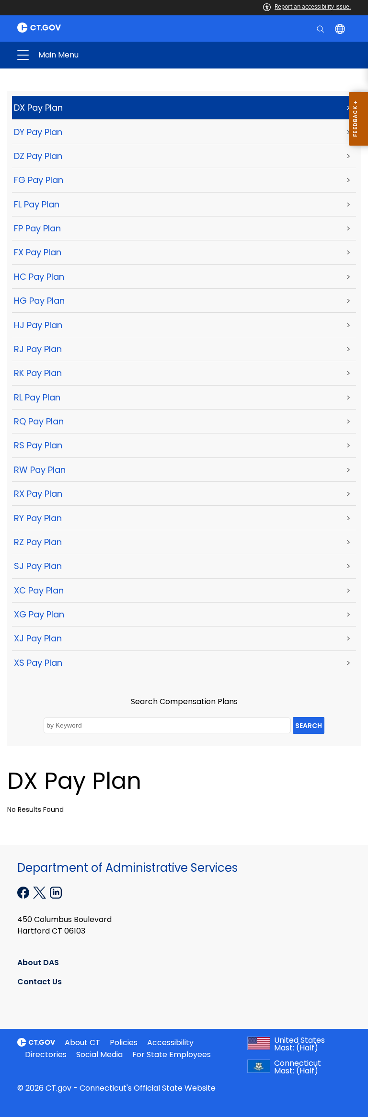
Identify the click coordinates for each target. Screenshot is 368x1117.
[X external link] (40, 892)
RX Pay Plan (38, 494)
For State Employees (171, 1054)
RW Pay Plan (40, 470)
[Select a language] (341, 28)
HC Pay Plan (39, 277)
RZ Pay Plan (38, 542)
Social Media (99, 1054)
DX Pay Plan (38, 108)
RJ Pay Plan (38, 349)
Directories (46, 1054)
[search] (321, 28)
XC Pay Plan (39, 590)
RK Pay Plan (38, 373)
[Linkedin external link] (56, 892)
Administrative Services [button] (109, 55)
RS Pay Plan (38, 445)
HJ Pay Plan (38, 325)
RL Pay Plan (37, 397)
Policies (124, 1042)
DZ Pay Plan (38, 156)
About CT (82, 1042)
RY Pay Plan (38, 518)
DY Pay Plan (38, 132)
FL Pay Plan (36, 204)
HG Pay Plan (39, 301)
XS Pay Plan (38, 663)
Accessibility (170, 1042)
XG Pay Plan (39, 614)
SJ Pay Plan (38, 566)
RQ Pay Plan (39, 421)
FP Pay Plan (37, 228)
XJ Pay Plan (38, 638)
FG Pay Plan (38, 180)
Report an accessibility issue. (313, 6)
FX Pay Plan (37, 252)
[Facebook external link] (24, 892)
